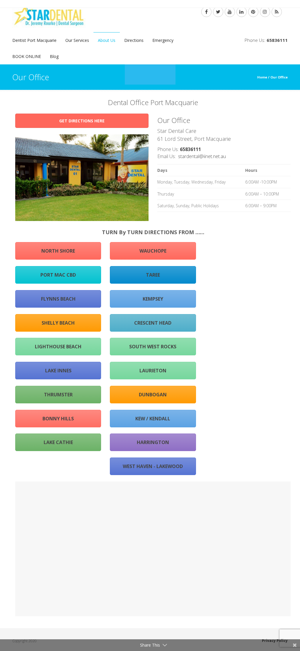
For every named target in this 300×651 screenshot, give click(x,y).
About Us (106, 40)
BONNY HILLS (58, 418)
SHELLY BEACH (58, 323)
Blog (54, 56)
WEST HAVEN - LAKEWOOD (153, 466)
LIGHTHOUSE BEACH (58, 346)
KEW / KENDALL (152, 418)
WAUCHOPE (152, 251)
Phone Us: (266, 40)
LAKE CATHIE (58, 442)
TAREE (153, 275)
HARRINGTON (153, 442)
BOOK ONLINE (26, 56)
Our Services (77, 40)
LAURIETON (152, 370)
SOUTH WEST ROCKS (152, 346)
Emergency (162, 40)
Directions (134, 40)
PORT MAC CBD (58, 275)
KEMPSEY (153, 299)
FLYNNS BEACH (58, 299)
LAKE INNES (58, 370)
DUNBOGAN (153, 394)
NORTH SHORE (58, 251)
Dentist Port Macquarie (34, 40)
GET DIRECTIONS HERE (82, 121)
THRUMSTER (58, 394)
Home (262, 77)
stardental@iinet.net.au (202, 156)
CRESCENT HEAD (152, 323)
